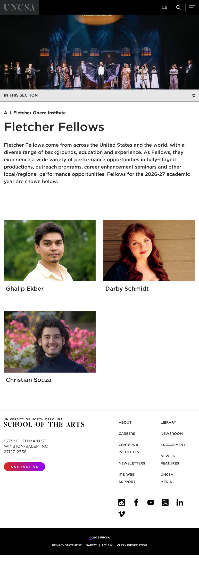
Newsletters (132, 463)
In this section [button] (21, 95)
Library (168, 422)
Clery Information (132, 545)
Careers (127, 434)
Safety (91, 545)
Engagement (173, 445)
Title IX (107, 545)
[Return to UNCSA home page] (19, 7)
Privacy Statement (67, 545)
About (125, 422)
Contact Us (25, 466)
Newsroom (172, 434)
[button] (165, 7)
